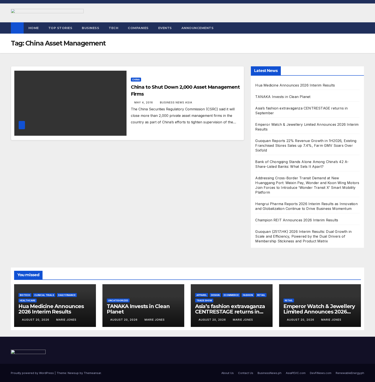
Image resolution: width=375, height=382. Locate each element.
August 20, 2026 (36, 319)
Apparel (201, 295)
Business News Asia (176, 102)
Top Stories (60, 28)
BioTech (25, 295)
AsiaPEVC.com (296, 373)
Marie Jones (66, 319)
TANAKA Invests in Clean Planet (282, 97)
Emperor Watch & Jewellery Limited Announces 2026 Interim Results (319, 311)
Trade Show (204, 300)
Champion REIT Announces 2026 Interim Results (296, 220)
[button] (361, 28)
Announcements (197, 28)
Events (165, 28)
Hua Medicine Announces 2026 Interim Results (295, 85)
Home (33, 28)
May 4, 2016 (144, 102)
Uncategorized (118, 300)
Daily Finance (67, 295)
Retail (261, 295)
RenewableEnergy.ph (350, 373)
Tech (113, 28)
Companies (138, 28)
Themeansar (92, 373)
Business (90, 28)
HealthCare (27, 300)
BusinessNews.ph (269, 373)
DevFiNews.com (320, 373)
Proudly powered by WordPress (33, 373)
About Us (227, 373)
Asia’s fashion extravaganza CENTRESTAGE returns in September (230, 311)
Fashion (248, 295)
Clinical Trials (44, 295)
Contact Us (245, 373)
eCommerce (231, 295)
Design (215, 295)
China (136, 79)
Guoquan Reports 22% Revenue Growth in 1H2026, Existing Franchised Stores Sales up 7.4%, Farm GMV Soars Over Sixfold (305, 145)
